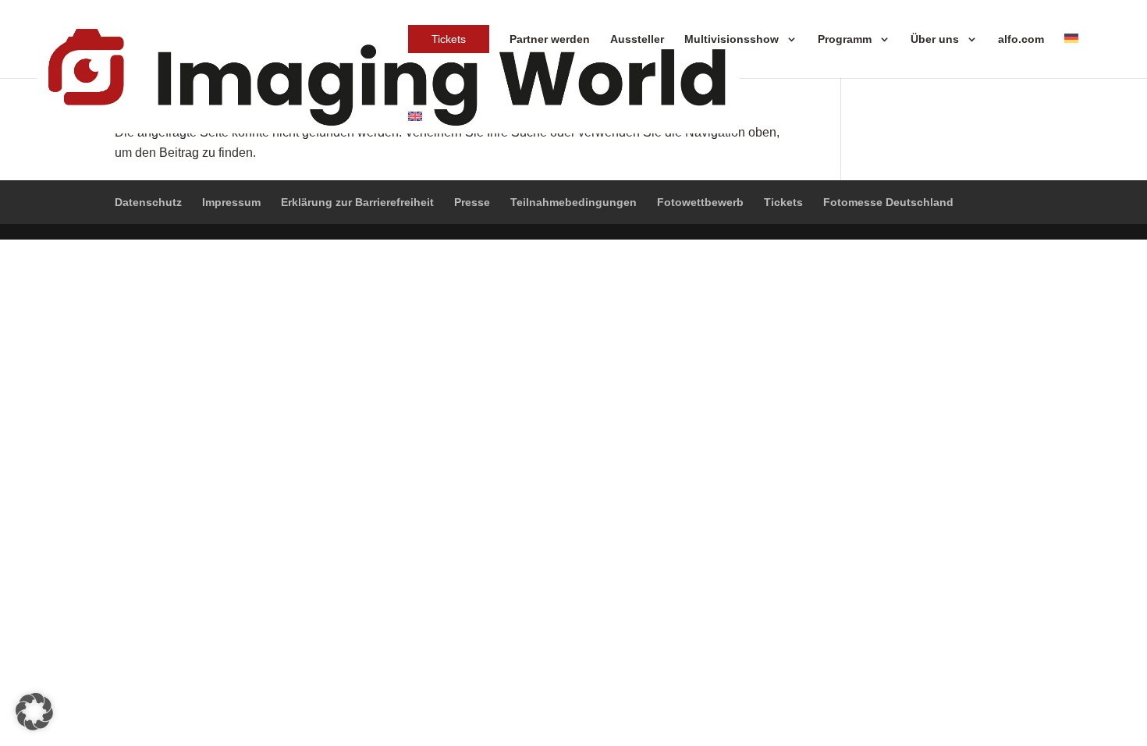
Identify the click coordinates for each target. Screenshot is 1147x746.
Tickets (448, 39)
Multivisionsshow (731, 39)
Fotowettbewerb (700, 202)
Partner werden (550, 39)
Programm (845, 39)
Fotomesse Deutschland (888, 202)
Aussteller (637, 39)
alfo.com (1021, 39)
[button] (34, 711)
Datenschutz (148, 202)
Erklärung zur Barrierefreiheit (357, 202)
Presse (472, 202)
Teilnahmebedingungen (573, 202)
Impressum (231, 202)
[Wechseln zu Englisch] (415, 117)
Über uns (935, 39)
